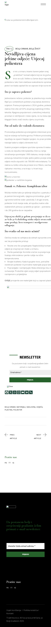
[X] (10, 392)
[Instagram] (19, 392)
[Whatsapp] (14, 392)
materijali (21, 407)
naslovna (31, 407)
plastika (8, 410)
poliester (17, 410)
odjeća (39, 407)
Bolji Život (34, 48)
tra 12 (9, 48)
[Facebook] (6, 392)
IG (13, 463)
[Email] (23, 392)
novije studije (44, 154)
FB (6, 463)
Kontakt (10, 613)
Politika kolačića (30, 610)
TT (10, 463)
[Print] (27, 392)
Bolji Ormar (21, 48)
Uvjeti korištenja (13, 610)
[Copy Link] (31, 392)
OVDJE (7, 280)
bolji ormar (10, 407)
